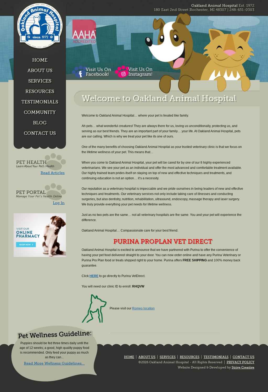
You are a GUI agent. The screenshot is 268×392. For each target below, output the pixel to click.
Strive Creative (243, 367)
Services (39, 81)
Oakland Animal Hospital (40, 28)
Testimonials (39, 102)
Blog (40, 122)
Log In (59, 203)
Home (39, 60)
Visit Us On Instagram (134, 71)
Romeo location (143, 308)
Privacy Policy (240, 362)
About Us (39, 70)
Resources (39, 91)
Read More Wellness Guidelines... (54, 363)
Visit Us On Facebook (91, 71)
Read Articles (53, 173)
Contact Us (40, 133)
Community (40, 112)
